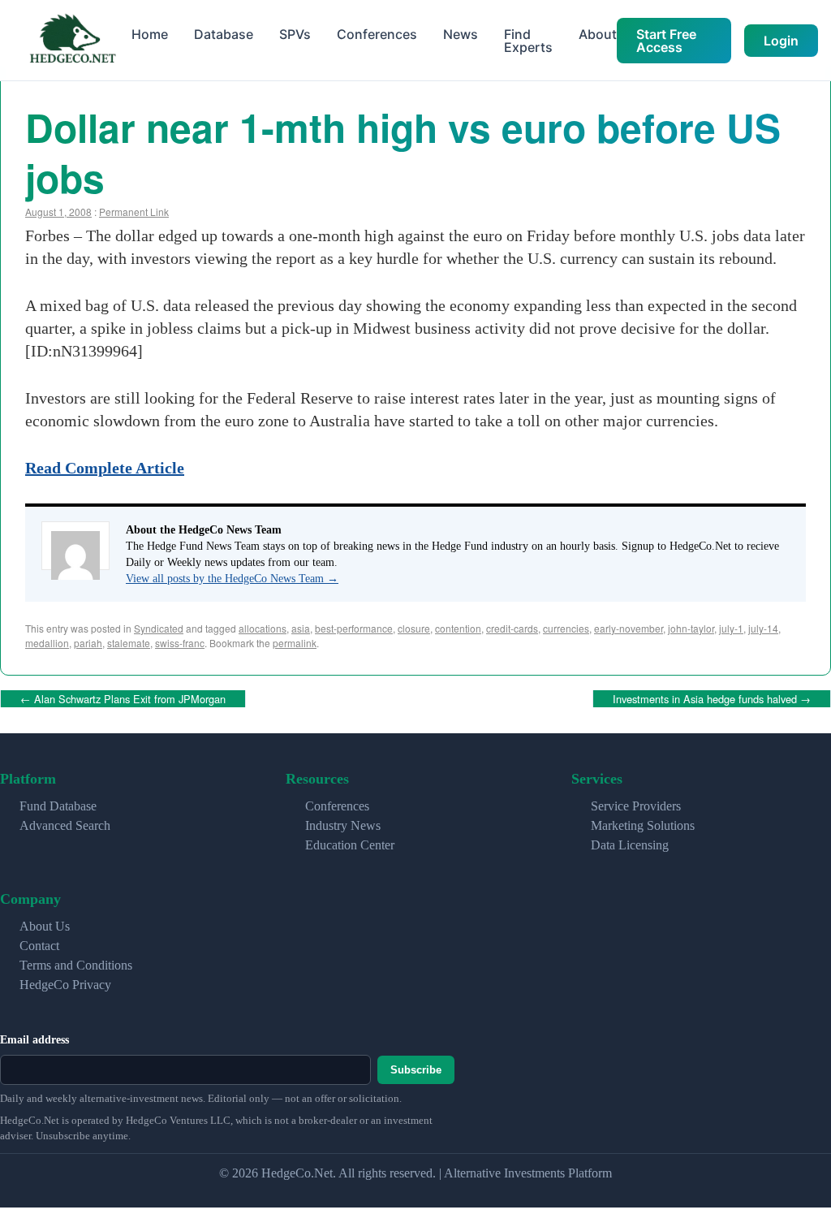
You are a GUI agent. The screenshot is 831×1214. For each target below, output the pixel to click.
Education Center (349, 842)
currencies (566, 628)
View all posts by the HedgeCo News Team (232, 578)
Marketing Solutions (643, 822)
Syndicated (158, 628)
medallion (47, 643)
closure (414, 628)
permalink (294, 643)
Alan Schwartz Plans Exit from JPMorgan (123, 697)
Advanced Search (64, 822)
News (460, 34)
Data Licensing (630, 842)
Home (149, 34)
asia (300, 628)
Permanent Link (134, 211)
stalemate (128, 643)
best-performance (354, 628)
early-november (628, 628)
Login (781, 40)
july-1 (731, 628)
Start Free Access (666, 40)
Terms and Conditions (75, 962)
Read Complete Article (104, 468)
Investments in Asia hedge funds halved (712, 697)
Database (223, 34)
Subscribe (415, 1067)
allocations (262, 628)
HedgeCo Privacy (65, 981)
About (598, 34)
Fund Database (58, 803)
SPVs (295, 34)
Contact (39, 942)
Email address (34, 1036)
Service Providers (636, 803)
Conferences (377, 34)
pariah (88, 643)
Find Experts (528, 40)
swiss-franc (180, 643)
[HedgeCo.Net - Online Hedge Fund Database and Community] (72, 40)
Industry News (343, 822)
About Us (44, 923)
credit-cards (512, 628)
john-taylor (691, 628)
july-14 (763, 628)
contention (458, 628)
